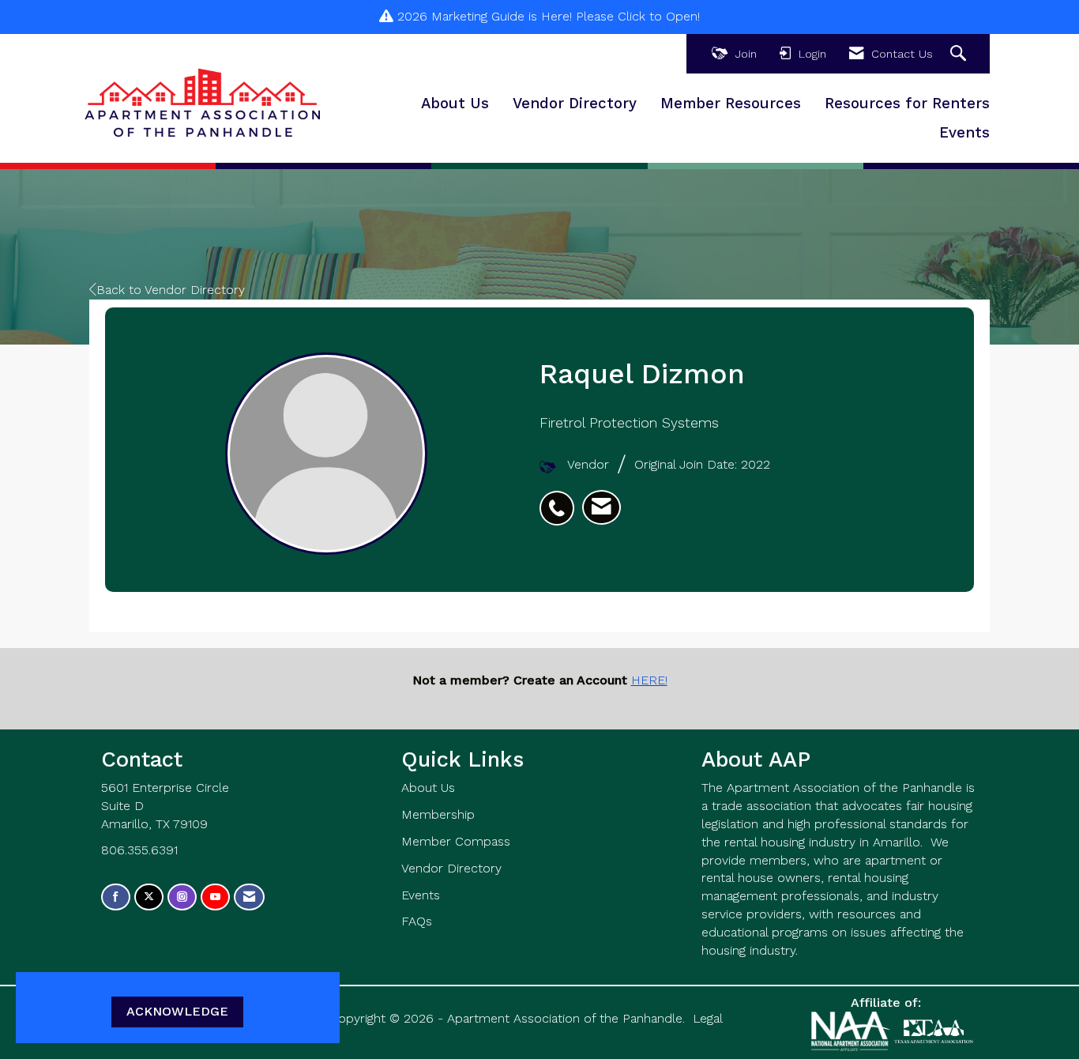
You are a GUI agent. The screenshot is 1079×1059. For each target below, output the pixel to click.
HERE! (649, 680)
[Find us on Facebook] (115, 897)
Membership (438, 814)
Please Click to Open (636, 16)
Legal (708, 1018)
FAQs (416, 921)
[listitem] (561, 499)
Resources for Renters (907, 103)
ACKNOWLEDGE (177, 1011)
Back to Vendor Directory (170, 289)
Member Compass (455, 841)
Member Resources (730, 103)
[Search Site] (960, 54)
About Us (455, 103)
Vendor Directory (575, 103)
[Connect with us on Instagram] (182, 897)
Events (964, 132)
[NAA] (852, 1030)
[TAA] (933, 1030)
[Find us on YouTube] (215, 897)
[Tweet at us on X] (149, 897)
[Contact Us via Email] (249, 897)
